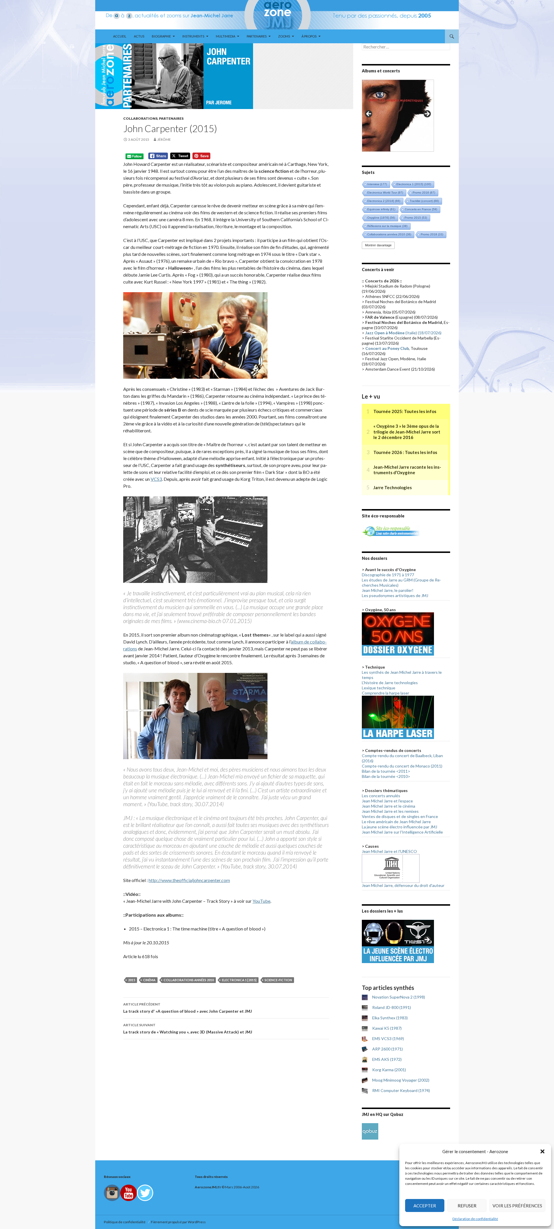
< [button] (369, 114)
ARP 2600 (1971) (387, 1048)
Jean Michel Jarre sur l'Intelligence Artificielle (402, 832)
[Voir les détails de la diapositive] (398, 116)
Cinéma (149, 980)
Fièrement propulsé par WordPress (178, 1222)
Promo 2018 (432, 234)
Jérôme (164, 139)
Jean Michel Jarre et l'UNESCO (389, 851)
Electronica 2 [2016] (383, 200)
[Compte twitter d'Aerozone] (145, 1192)
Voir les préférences (517, 1205)
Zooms (284, 36)
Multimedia (225, 36)
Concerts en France (421, 209)
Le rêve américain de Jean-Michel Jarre (396, 821)
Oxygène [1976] (381, 217)
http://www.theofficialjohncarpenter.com (189, 880)
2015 (131, 980)
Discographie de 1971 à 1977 (388, 574)
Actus (139, 36)
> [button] (426, 114)
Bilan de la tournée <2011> (386, 771)
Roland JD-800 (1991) (391, 1007)
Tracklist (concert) (424, 200)
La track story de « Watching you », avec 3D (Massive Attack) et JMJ (187, 1028)
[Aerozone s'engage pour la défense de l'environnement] (391, 530)
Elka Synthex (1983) (390, 1017)
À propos (309, 36)
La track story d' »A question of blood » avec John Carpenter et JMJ (187, 1008)
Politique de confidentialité (125, 1222)
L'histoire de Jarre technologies (390, 682)
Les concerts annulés (381, 795)
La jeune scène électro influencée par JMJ (399, 826)
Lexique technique (378, 687)
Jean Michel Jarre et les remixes (390, 811)
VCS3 (156, 479)
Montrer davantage (378, 245)
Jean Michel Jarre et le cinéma (388, 806)
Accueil (119, 36)
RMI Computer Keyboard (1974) (401, 1090)
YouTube (261, 901)
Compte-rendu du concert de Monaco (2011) (402, 765)
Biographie (161, 36)
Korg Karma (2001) (389, 1069)
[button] (542, 1151)
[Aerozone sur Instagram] (112, 1192)
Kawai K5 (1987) (387, 1028)
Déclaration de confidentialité (475, 1219)
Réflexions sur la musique (387, 226)
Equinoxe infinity (381, 209)
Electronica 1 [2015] (239, 980)
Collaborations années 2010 (189, 980)
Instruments (193, 36)
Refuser (467, 1205)
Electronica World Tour (385, 192)
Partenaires (257, 36)
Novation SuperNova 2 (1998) (398, 997)
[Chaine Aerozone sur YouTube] (128, 1192)
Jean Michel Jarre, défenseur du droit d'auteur (403, 885)
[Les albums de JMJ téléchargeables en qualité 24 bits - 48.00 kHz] (370, 1130)
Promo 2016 (424, 192)
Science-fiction (278, 980)
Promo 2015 (416, 217)
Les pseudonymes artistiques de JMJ (395, 595)
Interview (377, 184)
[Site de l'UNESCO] (391, 868)
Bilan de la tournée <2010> (386, 776)
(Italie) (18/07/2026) (403, 332)
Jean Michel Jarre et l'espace (387, 800)
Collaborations (140, 118)
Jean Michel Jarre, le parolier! (387, 590)
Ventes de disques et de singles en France (400, 816)
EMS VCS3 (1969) (388, 1038)
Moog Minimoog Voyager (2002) (400, 1080)
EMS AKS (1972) (387, 1059)
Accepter (424, 1205)
